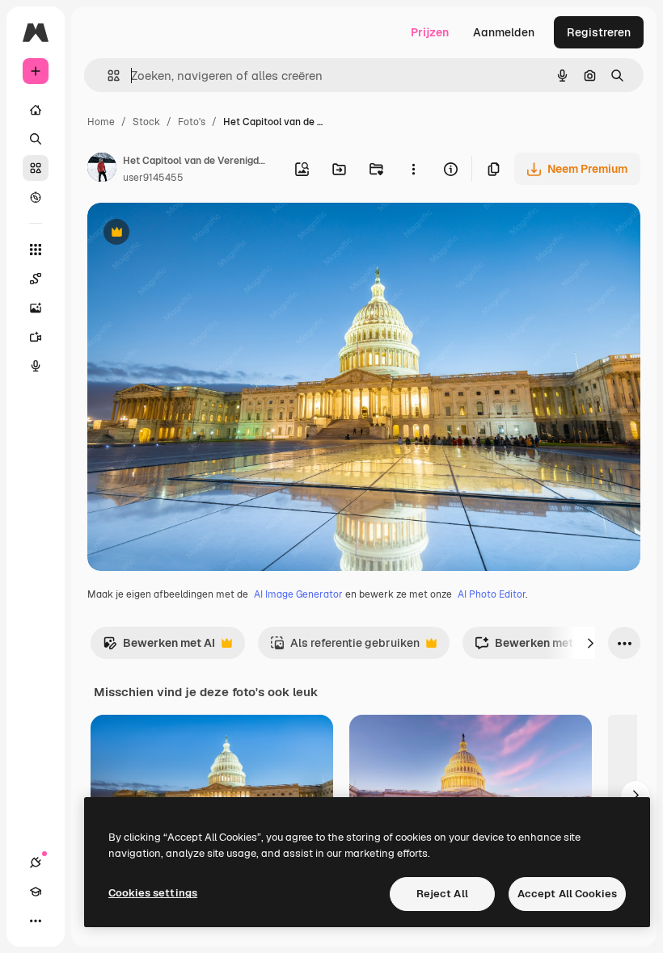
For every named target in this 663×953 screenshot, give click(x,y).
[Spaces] (36, 279)
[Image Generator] (36, 308)
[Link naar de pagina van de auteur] (101, 170)
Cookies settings (152, 893)
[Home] (36, 110)
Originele (193, 233)
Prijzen (430, 32)
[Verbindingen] (36, 862)
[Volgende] (590, 643)
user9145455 (153, 177)
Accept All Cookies (567, 894)
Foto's (191, 121)
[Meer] (36, 921)
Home (101, 121)
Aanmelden (503, 32)
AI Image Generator (298, 594)
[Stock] (36, 168)
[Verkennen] (36, 197)
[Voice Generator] (36, 366)
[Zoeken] (36, 139)
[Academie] (36, 892)
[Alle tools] (36, 249)
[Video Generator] (36, 337)
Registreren (599, 32)
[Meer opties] (413, 169)
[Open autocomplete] (107, 75)
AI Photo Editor (492, 594)
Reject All (442, 894)
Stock (146, 121)
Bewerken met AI (159, 647)
